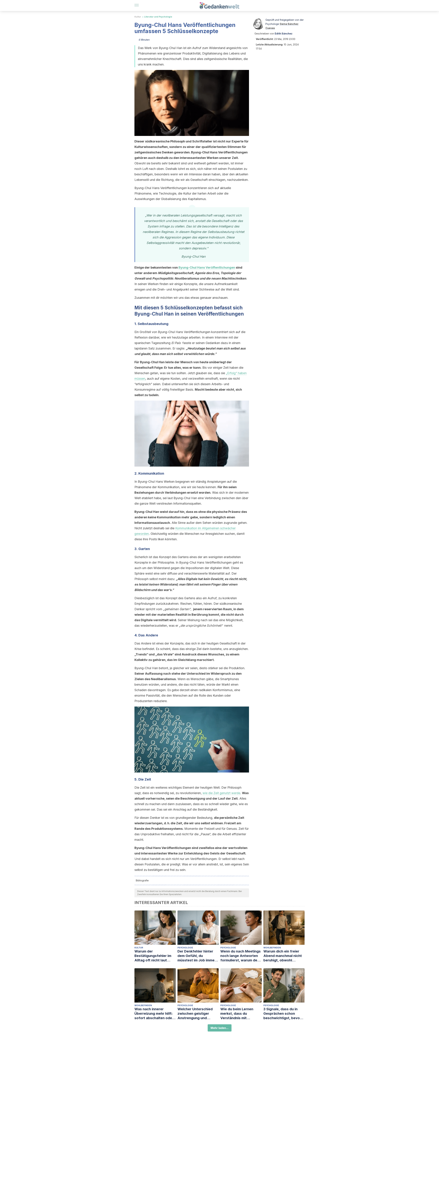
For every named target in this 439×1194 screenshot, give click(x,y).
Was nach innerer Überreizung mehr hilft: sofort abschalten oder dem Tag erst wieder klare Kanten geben (153, 1013)
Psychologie (185, 947)
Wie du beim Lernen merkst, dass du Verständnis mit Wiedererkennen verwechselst (236, 1013)
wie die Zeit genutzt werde (221, 793)
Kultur (137, 16)
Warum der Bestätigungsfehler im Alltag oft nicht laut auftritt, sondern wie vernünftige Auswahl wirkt (152, 955)
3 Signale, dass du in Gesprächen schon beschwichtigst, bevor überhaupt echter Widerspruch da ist (282, 1013)
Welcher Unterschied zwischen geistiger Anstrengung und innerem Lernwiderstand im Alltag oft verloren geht (197, 1013)
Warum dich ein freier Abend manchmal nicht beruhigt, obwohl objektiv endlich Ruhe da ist (283, 955)
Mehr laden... (220, 1028)
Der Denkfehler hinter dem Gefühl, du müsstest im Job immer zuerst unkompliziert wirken (196, 955)
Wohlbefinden (272, 947)
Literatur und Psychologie (158, 16)
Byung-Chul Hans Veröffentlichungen (207, 267)
